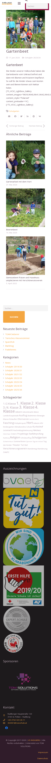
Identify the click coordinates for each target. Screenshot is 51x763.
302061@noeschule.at (17, 723)
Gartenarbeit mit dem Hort (19, 181)
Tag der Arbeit (38, 441)
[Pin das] (34, 116)
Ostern (14, 434)
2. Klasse (38, 403)
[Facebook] (6, 728)
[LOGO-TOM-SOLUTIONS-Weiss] (25, 682)
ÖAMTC (6, 452)
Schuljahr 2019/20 (13, 366)
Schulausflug (26, 438)
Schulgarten (14, 111)
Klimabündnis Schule (23, 427)
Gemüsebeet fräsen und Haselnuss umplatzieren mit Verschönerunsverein (24, 279)
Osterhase (6, 434)
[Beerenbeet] (25, 207)
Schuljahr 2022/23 (13, 378)
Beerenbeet (12, 229)
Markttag (9, 345)
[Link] (7, 3)
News (8, 362)
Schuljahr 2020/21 (13, 370)
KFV (41, 423)
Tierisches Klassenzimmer (17, 338)
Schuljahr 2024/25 (13, 385)
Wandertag (32, 448)
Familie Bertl (34, 419)
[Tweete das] (21, 116)
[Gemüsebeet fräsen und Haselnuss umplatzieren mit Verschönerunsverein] (25, 255)
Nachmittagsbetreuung (23, 430)
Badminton (32, 415)
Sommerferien (20, 441)
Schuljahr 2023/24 (33, 57)
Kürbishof (38, 426)
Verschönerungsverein (15, 448)
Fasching (8, 423)
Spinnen (29, 441)
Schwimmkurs (8, 441)
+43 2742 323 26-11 (16, 720)
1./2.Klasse (9, 403)
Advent (18, 411)
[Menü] (19, 3)
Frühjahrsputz (20, 423)
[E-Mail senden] (9, 116)
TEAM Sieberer (12, 334)
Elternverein (23, 419)
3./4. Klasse (10, 407)
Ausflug (23, 415)
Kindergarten (8, 427)
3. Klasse (26, 407)
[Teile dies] (15, 116)
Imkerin (36, 423)
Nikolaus (37, 430)
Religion (15, 437)
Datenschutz (42, 758)
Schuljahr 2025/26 (13, 389)
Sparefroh (9, 342)
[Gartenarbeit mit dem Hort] (25, 160)
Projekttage (22, 433)
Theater (16, 445)
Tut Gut (24, 445)
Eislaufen (13, 419)
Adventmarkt (27, 412)
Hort (30, 423)
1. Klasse (23, 403)
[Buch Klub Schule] (25, 643)
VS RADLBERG (34, 740)
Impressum (43, 752)
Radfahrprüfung (36, 433)
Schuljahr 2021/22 (13, 374)
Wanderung (42, 448)
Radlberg (6, 438)
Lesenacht (8, 430)
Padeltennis (10, 349)
